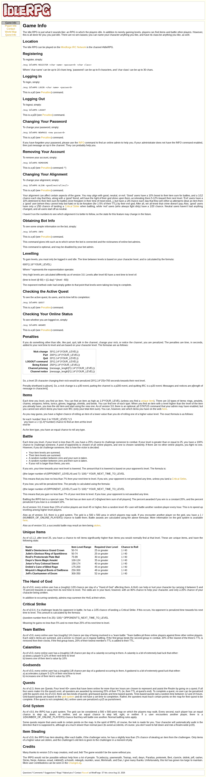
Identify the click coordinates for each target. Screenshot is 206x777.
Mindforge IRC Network (73, 47)
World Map (11, 32)
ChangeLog (75, 763)
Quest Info (10, 35)
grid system (68, 696)
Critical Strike (72, 206)
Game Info (10, 23)
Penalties (46, 92)
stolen (97, 525)
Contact (11, 29)
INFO (81, 142)
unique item (147, 401)
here (164, 409)
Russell (85, 773)
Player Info (10, 26)
